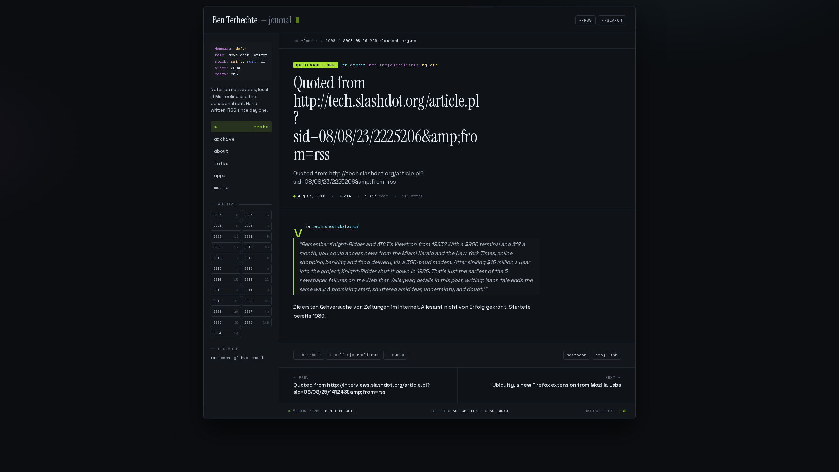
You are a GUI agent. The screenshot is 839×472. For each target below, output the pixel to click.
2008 (330, 40)
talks (221, 163)
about (221, 151)
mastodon (220, 357)
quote (397, 354)
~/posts (309, 40)
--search (612, 20)
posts (261, 126)
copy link (606, 355)
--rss (585, 20)
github (241, 357)
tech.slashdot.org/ (335, 226)
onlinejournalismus (355, 354)
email (257, 357)
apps (220, 175)
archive (224, 138)
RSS (622, 410)
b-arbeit (310, 354)
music (221, 187)
